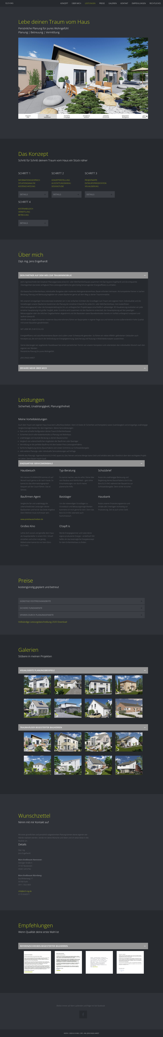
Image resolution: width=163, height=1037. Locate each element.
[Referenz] (37, 962)
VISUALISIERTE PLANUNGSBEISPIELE (37, 670)
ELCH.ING (9, 3)
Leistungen (90, 3)
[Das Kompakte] (68, 684)
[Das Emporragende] (37, 684)
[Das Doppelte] (98, 765)
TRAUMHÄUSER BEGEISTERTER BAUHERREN (41, 727)
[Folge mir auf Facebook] (83, 1014)
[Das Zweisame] (98, 708)
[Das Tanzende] (98, 741)
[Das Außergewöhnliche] (37, 765)
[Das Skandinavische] (128, 708)
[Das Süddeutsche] (68, 741)
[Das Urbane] (68, 708)
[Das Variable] (128, 741)
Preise (102, 3)
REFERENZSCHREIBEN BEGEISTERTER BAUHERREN (44, 946)
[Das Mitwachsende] (68, 765)
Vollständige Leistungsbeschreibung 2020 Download (42, 621)
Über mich (76, 3)
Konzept (64, 3)
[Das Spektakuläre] (128, 765)
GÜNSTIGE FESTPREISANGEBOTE (35, 601)
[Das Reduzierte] (37, 708)
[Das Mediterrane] (128, 684)
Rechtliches (155, 3)
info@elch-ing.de (25, 891)
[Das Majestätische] (98, 684)
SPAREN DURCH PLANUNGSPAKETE (37, 615)
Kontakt (124, 3)
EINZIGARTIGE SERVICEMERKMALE (36, 463)
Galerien (113, 3)
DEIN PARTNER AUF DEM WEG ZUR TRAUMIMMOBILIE (46, 275)
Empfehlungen (139, 3)
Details (24, 194)
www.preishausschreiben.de (32, 519)
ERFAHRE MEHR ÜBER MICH (33, 368)
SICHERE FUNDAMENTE (31, 608)
